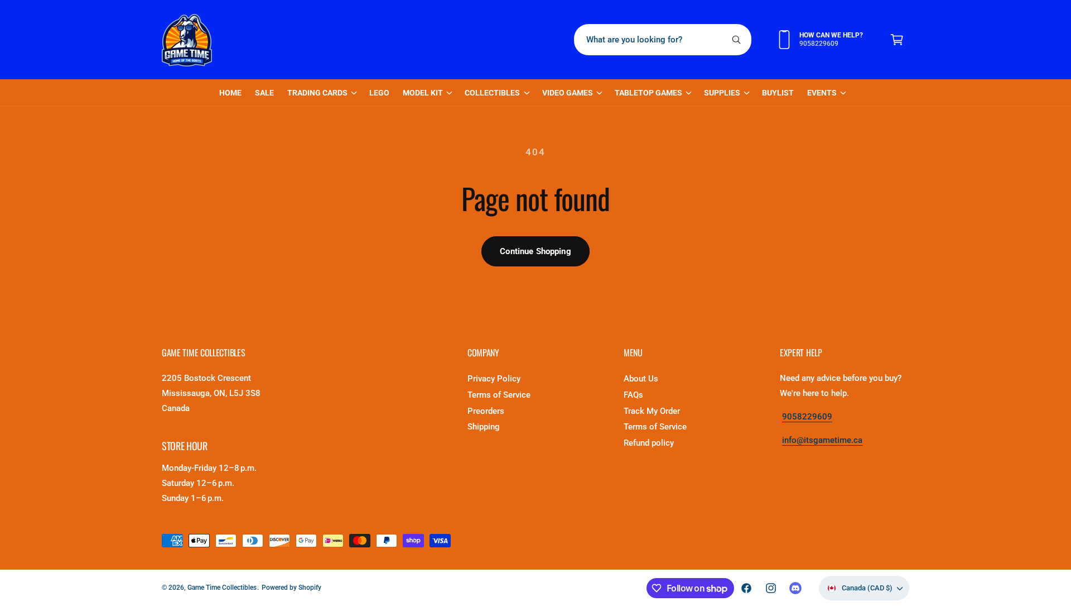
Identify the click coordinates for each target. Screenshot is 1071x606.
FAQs (633, 395)
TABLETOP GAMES (648, 92)
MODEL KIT (423, 92)
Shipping (483, 427)
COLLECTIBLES (492, 92)
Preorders (485, 411)
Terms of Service (498, 395)
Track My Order (652, 411)
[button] (896, 39)
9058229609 (807, 417)
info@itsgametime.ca (822, 440)
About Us (641, 379)
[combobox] (663, 39)
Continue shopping (535, 251)
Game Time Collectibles (222, 587)
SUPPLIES (722, 92)
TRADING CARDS (317, 92)
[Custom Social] (795, 588)
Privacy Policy (493, 379)
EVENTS (822, 92)
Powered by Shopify (291, 587)
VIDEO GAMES (567, 92)
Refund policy (649, 443)
